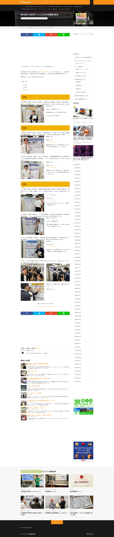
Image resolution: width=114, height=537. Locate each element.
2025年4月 (77, 216)
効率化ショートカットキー (81, 69)
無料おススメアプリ (80, 72)
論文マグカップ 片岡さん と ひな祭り (36, 407)
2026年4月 (77, 181)
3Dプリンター (79, 63)
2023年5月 (77, 295)
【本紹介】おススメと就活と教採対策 (82, 57)
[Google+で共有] (51, 34)
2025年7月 (77, 205)
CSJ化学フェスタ (43, 18)
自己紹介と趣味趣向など (80, 99)
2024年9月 (77, 240)
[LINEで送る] (63, 34)
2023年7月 (77, 288)
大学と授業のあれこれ (79, 76)
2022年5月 (77, 336)
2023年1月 (77, 309)
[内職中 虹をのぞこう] (24, 373)
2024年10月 (77, 236)
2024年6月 (77, 250)
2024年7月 (77, 247)
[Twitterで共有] (39, 34)
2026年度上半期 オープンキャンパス (31, 491)
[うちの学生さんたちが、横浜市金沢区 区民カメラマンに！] (24, 403)
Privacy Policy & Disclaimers (64, 9)
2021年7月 (77, 367)
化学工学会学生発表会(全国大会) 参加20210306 (39, 378)
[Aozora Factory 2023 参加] (24, 388)
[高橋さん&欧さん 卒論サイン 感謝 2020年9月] (24, 417)
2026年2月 (77, 188)
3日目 (25, 89)
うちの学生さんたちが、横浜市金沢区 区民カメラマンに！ (41, 400)
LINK (49, 9)
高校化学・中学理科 (80, 92)
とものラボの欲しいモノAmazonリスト (45, 306)
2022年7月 (77, 329)
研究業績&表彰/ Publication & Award (29, 9)
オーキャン (29, 489)
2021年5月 (77, 374)
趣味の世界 (54, 9)
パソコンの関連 (78, 66)
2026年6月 (77, 174)
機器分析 (78, 81)
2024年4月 (77, 257)
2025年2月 (77, 222)
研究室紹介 (54, 489)
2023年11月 (77, 274)
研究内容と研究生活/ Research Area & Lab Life (35, 6)
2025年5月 (77, 212)
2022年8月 (77, 326)
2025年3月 (77, 219)
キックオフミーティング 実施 (34, 393)
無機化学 (78, 85)
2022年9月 (77, 322)
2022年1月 (77, 347)
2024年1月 (77, 267)
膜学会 (28, 510)
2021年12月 (77, 350)
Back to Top (57, 522)
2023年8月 (77, 284)
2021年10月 (77, 357)
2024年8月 (77, 243)
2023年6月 (77, 291)
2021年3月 (77, 381)
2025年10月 (77, 195)
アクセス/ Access (42, 9)
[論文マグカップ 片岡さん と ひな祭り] (24, 410)
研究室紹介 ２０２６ (51, 491)
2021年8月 (77, 364)
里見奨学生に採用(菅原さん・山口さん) (56, 513)
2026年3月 (77, 185)
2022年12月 (77, 312)
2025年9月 (77, 198)
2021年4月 (77, 378)
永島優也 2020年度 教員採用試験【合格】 (38, 363)
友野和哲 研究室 (32, 534)
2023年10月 (77, 278)
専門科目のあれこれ (79, 79)
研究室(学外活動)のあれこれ (33, 18)
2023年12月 (77, 271)
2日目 (25, 87)
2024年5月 (77, 253)
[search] (92, 34)
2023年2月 (77, 305)
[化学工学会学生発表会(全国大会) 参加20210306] (24, 381)
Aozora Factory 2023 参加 (33, 385)
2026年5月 (77, 178)
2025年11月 (77, 191)
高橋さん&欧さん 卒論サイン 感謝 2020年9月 (39, 415)
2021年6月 (77, 371)
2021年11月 (77, 353)
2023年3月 (77, 302)
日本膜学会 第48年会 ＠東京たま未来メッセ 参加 (32, 513)
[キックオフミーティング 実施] (24, 395)
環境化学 (78, 88)
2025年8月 (77, 202)
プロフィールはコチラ (53, 141)
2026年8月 (77, 167)
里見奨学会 (54, 510)
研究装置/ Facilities (78, 6)
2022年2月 (77, 343)
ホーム (22, 6)
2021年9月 (77, 360)
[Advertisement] (45, 52)
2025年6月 (77, 209)
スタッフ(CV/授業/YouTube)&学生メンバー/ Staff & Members (59, 6)
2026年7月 (77, 171)
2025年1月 (77, 226)
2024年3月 (77, 260)
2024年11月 (77, 233)
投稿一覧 (38, 348)
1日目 (25, 85)
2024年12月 (77, 229)
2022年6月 (77, 333)
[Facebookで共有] (27, 34)
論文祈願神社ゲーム (75, 491)
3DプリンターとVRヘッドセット (81, 60)
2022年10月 (77, 319)
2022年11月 (77, 315)
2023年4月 (77, 298)
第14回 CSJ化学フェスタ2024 (46, 71)
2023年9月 (77, 281)
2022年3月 (77, 340)
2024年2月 (77, 264)
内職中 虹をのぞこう (32, 371)
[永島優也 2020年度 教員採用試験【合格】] (24, 366)
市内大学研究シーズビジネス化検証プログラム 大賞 (81, 513)
